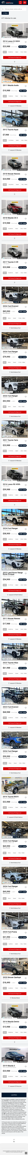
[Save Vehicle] (25, 42)
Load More (14, 1095)
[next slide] (27, 30)
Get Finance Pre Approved (14, 57)
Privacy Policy (21, 1151)
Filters (6, 13)
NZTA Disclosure (18, 1152)
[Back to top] (26, 1153)
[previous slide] (3, 30)
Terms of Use (9, 1152)
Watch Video (23, 37)
